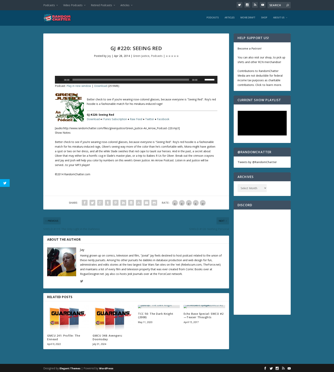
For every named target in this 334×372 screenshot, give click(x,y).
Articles (125, 5)
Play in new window (78, 86)
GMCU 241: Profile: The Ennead (63, 337)
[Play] (60, 80)
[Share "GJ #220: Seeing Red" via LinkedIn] (123, 203)
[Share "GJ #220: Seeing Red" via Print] (154, 203)
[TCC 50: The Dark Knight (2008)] (159, 306)
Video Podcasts (73, 5)
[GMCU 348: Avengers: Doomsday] (113, 317)
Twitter (149, 119)
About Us (279, 17)
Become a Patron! (250, 48)
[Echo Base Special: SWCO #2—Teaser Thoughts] (204, 306)
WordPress (106, 368)
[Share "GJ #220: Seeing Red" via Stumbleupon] (139, 203)
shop (268, 57)
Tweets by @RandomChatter (257, 162)
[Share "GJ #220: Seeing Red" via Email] (146, 203)
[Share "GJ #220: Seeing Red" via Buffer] (131, 203)
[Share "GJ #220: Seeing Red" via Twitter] (92, 203)
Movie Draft (247, 17)
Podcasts (49, 5)
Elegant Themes (70, 368)
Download (100, 86)
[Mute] (202, 80)
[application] (136, 80)
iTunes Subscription (115, 119)
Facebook (163, 119)
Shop (264, 17)
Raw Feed (136, 119)
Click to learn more (268, 85)
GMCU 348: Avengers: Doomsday (108, 337)
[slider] (210, 79)
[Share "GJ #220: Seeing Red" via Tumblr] (108, 203)
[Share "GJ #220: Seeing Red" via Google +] (100, 203)
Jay (109, 56)
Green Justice (141, 56)
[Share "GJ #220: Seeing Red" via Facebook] (85, 203)
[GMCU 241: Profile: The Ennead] (68, 317)
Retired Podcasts (101, 5)
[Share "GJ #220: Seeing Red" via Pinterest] (115, 203)
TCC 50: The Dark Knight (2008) (155, 315)
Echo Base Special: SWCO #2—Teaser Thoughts (204, 315)
